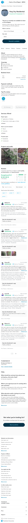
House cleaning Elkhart (6, 464)
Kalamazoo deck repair (6, 491)
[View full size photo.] (9, 156)
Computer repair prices (6, 444)
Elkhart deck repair (5, 486)
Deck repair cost (4, 440)
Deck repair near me (5, 471)
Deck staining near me (6, 475)
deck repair (9, 6)
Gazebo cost (4, 446)
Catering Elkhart (4, 457)
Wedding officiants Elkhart (6, 462)
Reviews (18, 48)
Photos (13, 48)
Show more (4, 450)
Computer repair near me (6, 477)
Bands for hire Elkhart (5, 455)
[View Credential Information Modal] (9, 361)
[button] (4, 12)
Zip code (4, 34)
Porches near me (4, 473)
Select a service (6, 28)
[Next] (15, 354)
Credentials (24, 48)
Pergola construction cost (6, 442)
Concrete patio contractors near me (9, 479)
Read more (23, 79)
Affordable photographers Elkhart (8, 459)
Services (8, 48)
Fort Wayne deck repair (6, 495)
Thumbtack (3, 6)
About (2, 48)
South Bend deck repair (6, 489)
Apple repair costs (5, 448)
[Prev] (12, 354)
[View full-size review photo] (3, 253)
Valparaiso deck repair (5, 493)
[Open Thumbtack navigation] (3, 2)
